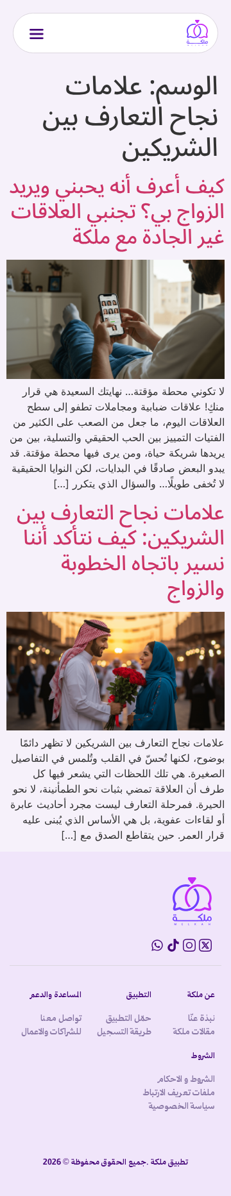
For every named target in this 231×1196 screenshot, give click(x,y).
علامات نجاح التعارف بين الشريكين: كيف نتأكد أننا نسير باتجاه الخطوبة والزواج (121, 551)
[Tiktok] (173, 945)
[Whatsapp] (157, 945)
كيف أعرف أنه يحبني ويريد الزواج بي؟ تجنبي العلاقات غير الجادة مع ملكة (117, 212)
